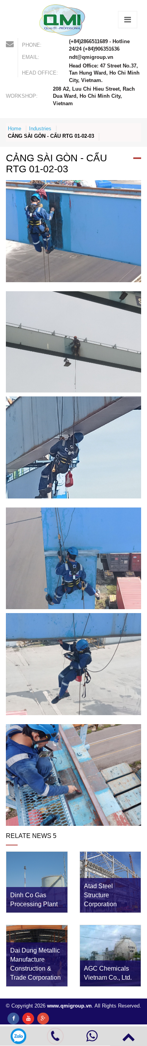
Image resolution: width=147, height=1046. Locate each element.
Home (14, 128)
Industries (40, 128)
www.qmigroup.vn (69, 1006)
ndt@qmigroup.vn (91, 57)
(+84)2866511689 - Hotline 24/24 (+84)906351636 (99, 45)
